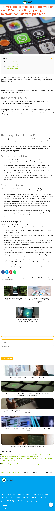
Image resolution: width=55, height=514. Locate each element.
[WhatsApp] (14, 272)
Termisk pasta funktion (12, 66)
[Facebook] (3, 272)
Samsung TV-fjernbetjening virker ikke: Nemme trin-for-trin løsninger (19, 456)
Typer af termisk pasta (12, 69)
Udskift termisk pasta (13, 71)
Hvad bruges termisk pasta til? (14, 64)
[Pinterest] (10, 272)
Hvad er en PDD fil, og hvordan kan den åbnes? (42, 278)
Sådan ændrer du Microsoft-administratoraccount (15, 462)
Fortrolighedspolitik (6, 508)
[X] (7, 272)
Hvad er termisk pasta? (12, 62)
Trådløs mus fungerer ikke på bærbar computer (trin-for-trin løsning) (20, 464)
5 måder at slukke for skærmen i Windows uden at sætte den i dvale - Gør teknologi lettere (26, 455)
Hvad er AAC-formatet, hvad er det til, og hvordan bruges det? (13, 278)
